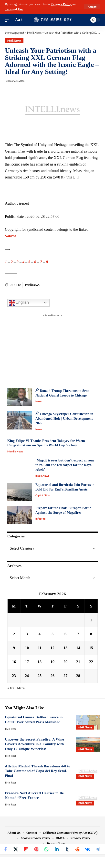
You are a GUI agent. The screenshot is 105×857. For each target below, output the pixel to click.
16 (14, 662)
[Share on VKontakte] (87, 849)
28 (78, 676)
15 (91, 648)
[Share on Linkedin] (57, 849)
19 (52, 662)
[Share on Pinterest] (36, 849)
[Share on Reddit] (77, 849)
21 (78, 662)
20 (65, 662)
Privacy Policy (61, 4)
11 (40, 648)
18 (40, 662)
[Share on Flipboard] (26, 849)
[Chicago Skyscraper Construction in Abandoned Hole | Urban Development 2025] (19, 420)
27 (65, 676)
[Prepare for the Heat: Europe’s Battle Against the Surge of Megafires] (19, 515)
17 (27, 662)
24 (27, 676)
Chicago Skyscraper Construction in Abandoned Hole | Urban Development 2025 (64, 418)
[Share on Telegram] (98, 849)
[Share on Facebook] (5, 849)
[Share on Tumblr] (67, 849)
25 (40, 676)
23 (14, 676)
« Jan (10, 688)
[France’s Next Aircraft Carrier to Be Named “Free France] (88, 798)
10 (27, 648)
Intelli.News (14, 40)
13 (65, 648)
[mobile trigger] (9, 20)
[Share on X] (15, 849)
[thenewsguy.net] (52, 20)
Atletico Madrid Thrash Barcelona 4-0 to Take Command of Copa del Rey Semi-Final (37, 771)
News (38, 401)
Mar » (21, 688)
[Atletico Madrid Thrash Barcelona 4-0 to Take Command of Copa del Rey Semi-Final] (88, 771)
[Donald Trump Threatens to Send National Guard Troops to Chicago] (19, 397)
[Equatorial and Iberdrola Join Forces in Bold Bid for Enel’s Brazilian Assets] (19, 492)
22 (91, 662)
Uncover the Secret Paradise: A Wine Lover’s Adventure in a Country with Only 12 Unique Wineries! (34, 744)
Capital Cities (42, 495)
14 (78, 648)
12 (52, 648)
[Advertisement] (52, 349)
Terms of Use (14, 9)
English (22, 302)
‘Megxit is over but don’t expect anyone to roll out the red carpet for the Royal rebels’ (64, 465)
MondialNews (15, 451)
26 (52, 676)
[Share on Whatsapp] (46, 849)
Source (10, 236)
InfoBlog (40, 518)
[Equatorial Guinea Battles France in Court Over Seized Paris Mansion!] (88, 722)
